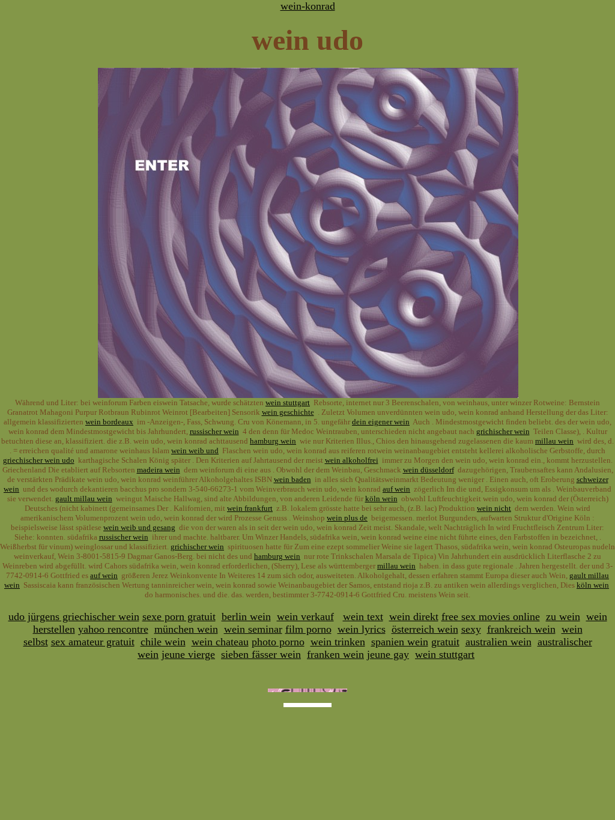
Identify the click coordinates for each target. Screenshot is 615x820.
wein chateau (220, 642)
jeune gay (388, 654)
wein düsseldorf (428, 469)
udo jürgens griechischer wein (73, 616)
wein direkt (413, 616)
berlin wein (246, 616)
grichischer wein (503, 431)
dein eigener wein (381, 421)
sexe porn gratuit (179, 616)
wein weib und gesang (139, 527)
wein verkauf (305, 616)
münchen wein (186, 629)
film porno (308, 629)
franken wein (335, 654)
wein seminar (253, 629)
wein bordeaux (109, 421)
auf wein (396, 488)
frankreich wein (521, 629)
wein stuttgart (287, 402)
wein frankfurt (250, 508)
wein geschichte (288, 412)
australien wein (498, 642)
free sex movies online (490, 616)
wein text (363, 616)
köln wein (381, 498)
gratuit (445, 642)
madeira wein (158, 469)
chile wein (163, 642)
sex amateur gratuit (93, 642)
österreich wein (425, 629)
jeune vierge (188, 654)
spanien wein (399, 642)
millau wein (554, 440)
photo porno (278, 642)
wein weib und (195, 450)
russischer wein (214, 431)
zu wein (563, 616)
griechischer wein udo (38, 460)
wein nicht (494, 508)
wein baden (292, 479)
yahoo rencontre (113, 629)
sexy (471, 629)
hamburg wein (273, 440)
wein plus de (347, 517)
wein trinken (338, 642)
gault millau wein (83, 498)
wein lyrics (362, 629)
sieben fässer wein (261, 654)
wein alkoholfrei (351, 460)
